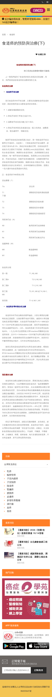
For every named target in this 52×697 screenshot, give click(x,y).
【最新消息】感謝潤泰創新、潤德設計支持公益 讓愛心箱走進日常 (32, 556)
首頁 (4, 35)
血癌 (9, 507)
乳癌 (9, 471)
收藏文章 (42, 54)
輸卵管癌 (11, 475)
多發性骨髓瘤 (13, 500)
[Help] (42, 1)
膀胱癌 (10, 493)
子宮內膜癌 (12, 478)
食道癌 (12, 35)
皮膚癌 (10, 496)
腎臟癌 (10, 489)
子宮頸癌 (11, 482)
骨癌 (9, 511)
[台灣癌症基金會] (11, 10)
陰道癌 (10, 485)
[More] (47, 1)
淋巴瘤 (10, 504)
